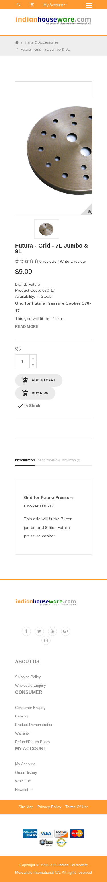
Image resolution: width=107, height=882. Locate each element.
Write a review (73, 261)
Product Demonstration (34, 725)
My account (53, 5)
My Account (25, 764)
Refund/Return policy (32, 742)
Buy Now (39, 393)
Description (25, 460)
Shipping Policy (28, 677)
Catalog (21, 716)
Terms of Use (76, 807)
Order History (26, 773)
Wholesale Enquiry (30, 686)
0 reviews (47, 261)
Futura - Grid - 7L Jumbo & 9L (45, 49)
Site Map (26, 807)
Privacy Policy (49, 807)
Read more (27, 326)
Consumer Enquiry (30, 708)
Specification (49, 460)
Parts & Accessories (42, 42)
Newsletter (24, 790)
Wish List (23, 781)
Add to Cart (43, 380)
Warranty (22, 733)
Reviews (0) (71, 460)
